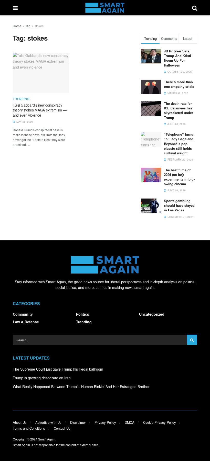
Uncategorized (151, 314)
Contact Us (62, 428)
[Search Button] (194, 7)
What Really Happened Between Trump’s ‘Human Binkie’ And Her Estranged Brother (81, 386)
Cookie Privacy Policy (159, 422)
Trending (21, 98)
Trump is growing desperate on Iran (42, 377)
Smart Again (46, 439)
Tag (27, 26)
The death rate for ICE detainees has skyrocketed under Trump (178, 110)
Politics (82, 314)
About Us (20, 422)
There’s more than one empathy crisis (179, 84)
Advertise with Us (48, 422)
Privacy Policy (105, 422)
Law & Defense (26, 321)
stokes (39, 26)
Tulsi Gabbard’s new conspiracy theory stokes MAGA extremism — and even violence (40, 110)
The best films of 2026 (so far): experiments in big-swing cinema (179, 176)
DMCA (129, 422)
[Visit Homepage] (104, 8)
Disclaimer (78, 422)
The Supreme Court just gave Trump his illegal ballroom (58, 369)
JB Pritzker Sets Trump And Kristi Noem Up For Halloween (177, 58)
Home (17, 26)
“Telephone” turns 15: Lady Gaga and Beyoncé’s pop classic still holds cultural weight (178, 143)
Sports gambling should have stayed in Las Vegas (179, 205)
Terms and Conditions (29, 428)
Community (23, 314)
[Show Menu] (15, 7)
